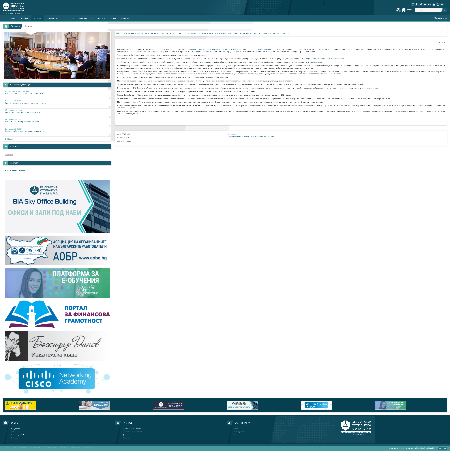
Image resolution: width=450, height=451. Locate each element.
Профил (237, 435)
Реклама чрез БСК (17, 435)
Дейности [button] (69, 18)
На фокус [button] (25, 18)
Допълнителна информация (424, 448)
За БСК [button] (14, 18)
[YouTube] (429, 4)
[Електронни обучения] (57, 283)
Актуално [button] (37, 18)
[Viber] (413, 4)
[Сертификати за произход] (114, 405)
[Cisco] (262, 405)
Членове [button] (113, 18)
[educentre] (57, 379)
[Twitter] (425, 4)
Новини (28, 26)
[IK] (57, 346)
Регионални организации (132, 432)
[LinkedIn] (417, 4)
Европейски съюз (234, 136)
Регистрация (239, 432)
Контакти (14, 438)
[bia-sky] (57, 206)
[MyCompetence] (410, 405)
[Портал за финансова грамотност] (57, 314)
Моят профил (242, 422)
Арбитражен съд (86, 18)
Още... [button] (10, 139)
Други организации (130, 435)
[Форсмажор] (40, 405)
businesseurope (360, 435)
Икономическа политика (264, 136)
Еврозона (8, 155)
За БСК (14, 422)
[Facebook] (421, 4)
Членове (127, 422)
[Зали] (434, 4)
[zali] (188, 405)
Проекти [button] (101, 18)
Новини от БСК (248, 136)
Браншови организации (132, 429)
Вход (236, 429)
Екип (12, 432)
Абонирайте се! (440, 18)
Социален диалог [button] (53, 18)
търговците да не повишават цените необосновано (323, 58)
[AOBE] (57, 250)
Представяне (16, 429)
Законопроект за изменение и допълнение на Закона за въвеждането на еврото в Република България (229, 49)
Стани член (126, 18)
